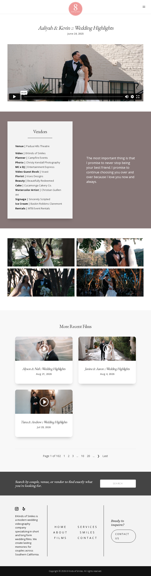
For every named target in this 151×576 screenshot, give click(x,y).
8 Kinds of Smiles (35, 153)
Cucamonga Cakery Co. (38, 185)
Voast (44, 171)
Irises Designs (35, 176)
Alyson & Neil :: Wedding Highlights (43, 368)
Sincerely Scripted (39, 199)
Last (105, 456)
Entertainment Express (40, 167)
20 (88, 456)
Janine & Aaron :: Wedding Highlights (107, 368)
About (60, 532)
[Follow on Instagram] (16, 508)
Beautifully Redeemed (40, 180)
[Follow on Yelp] (23, 508)
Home (60, 527)
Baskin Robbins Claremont (46, 203)
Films (60, 538)
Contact (88, 538)
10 (82, 456)
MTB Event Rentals (39, 208)
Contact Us (122, 536)
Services (88, 527)
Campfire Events (38, 157)
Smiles (87, 532)
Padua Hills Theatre (38, 146)
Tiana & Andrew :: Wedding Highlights (44, 422)
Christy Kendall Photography (43, 162)
